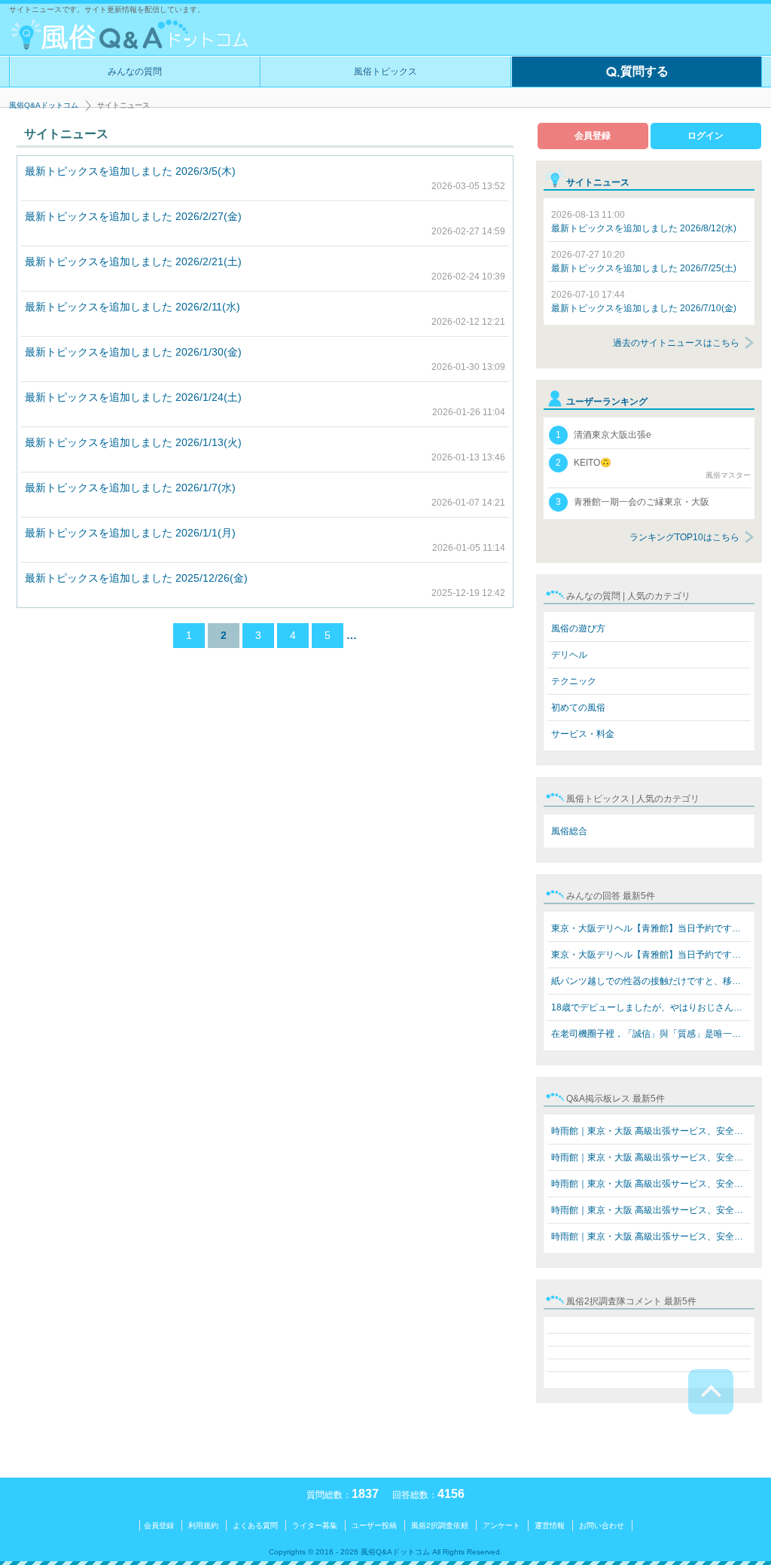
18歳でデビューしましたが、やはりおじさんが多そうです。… (651, 1007)
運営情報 (550, 1525)
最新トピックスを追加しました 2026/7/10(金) (643, 301)
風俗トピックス (385, 71)
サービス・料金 (582, 734)
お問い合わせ (601, 1525)
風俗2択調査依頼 (439, 1525)
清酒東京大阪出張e (603, 434)
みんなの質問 (135, 71)
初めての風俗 (578, 707)
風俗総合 (569, 831)
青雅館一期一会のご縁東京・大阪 (632, 502)
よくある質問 (255, 1525)
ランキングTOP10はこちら (684, 537)
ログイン (705, 135)
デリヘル (569, 655)
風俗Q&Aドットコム (43, 105)
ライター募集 (314, 1525)
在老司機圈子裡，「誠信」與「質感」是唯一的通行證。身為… (651, 1034)
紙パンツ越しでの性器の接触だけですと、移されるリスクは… (651, 981)
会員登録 (592, 135)
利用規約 (203, 1525)
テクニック (573, 681)
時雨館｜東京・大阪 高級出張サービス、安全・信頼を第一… (651, 1131)
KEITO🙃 (653, 468)
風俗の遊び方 (578, 628)
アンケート (501, 1525)
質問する (644, 71)
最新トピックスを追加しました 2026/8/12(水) (643, 221)
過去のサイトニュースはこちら (676, 343)
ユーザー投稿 (374, 1525)
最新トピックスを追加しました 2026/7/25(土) (643, 261)
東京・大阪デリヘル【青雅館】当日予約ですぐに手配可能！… (651, 928)
